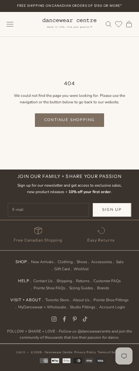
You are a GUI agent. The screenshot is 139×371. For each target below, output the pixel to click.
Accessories (101, 261)
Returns (83, 280)
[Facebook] (64, 319)
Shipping (64, 280)
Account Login (112, 307)
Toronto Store (57, 300)
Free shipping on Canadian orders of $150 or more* (69, 6)
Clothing (65, 261)
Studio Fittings (82, 307)
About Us (81, 300)
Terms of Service (110, 352)
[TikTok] (85, 319)
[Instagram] (54, 319)
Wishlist (81, 269)
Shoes (82, 261)
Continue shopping (69, 119)
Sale (119, 261)
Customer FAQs (107, 280)
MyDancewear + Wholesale (42, 307)
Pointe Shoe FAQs (49, 288)
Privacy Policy (85, 352)
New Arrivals (42, 261)
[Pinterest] (74, 319)
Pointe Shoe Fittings (111, 300)
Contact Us (43, 280)
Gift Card (62, 269)
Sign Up (112, 209)
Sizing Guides (81, 288)
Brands (103, 288)
